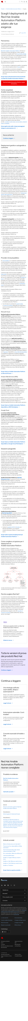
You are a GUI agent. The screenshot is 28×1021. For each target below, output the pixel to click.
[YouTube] (5, 885)
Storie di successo (4, 922)
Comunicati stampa (18, 917)
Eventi (2, 942)
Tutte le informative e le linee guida (6, 956)
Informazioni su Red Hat (5, 941)
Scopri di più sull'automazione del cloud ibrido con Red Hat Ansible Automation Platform (13, 77)
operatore (5, 352)
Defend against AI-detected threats (11, 814)
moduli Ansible (19, 304)
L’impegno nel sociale (18, 922)
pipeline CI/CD (11, 527)
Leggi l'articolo (7, 703)
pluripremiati (16, 914)
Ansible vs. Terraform (8, 865)
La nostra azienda (4, 917)
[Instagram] (14, 885)
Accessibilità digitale (18, 955)
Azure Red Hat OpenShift (21, 352)
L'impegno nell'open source (20, 920)
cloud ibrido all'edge (21, 54)
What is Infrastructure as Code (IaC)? (11, 844)
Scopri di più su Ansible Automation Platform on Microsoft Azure (13, 372)
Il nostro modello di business (6, 920)
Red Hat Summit (4, 947)
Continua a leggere (8, 138)
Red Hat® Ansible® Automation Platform (10, 51)
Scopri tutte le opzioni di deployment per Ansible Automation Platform (12, 535)
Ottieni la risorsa (7, 640)
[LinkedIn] (2, 885)
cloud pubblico (6, 260)
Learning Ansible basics (8, 855)
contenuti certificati (8, 305)
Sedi (15, 942)
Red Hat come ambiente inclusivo (7, 945)
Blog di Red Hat (17, 944)
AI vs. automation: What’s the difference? (12, 853)
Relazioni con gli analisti (5, 925)
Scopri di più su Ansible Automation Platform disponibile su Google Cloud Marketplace (13, 442)
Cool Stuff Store (18, 945)
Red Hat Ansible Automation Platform (13, 9)
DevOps (18, 527)
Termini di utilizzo (18, 954)
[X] (11, 885)
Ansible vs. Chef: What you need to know (12, 863)
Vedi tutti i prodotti (8, 791)
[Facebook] (8, 885)
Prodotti (3, 9)
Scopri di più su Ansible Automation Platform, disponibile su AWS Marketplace (13, 406)
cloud (18, 67)
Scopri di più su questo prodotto (12, 870)
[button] (22, 33)
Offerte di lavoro (17, 925)
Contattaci (3, 944)
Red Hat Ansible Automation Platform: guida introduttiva (14, 83)
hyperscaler (3, 274)
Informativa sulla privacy (5, 954)
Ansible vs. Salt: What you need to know (12, 861)
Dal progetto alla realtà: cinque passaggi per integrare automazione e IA (13, 127)
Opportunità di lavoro (18, 941)
